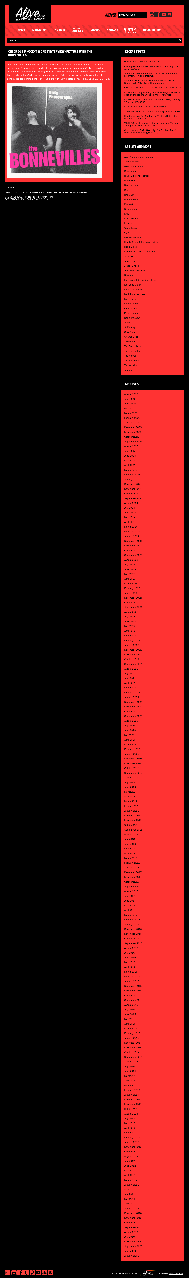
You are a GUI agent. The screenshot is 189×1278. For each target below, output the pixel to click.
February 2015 (132, 1033)
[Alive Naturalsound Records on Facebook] (20, 1272)
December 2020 (133, 701)
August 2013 (131, 1113)
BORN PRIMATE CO (176, 1274)
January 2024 (131, 536)
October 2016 (131, 938)
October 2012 (131, 1151)
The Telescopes (132, 360)
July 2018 (129, 839)
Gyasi (127, 232)
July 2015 (129, 1009)
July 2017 (129, 896)
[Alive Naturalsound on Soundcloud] (44, 1272)
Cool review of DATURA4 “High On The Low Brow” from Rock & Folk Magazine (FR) (150, 131)
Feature (61, 192)
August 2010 (131, 1232)
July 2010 (129, 1236)
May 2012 (129, 1170)
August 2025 (131, 446)
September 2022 (133, 607)
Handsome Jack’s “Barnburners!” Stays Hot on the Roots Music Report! (150, 117)
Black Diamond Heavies (136, 175)
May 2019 (129, 791)
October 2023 (131, 550)
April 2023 (130, 578)
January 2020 (131, 754)
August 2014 (131, 1061)
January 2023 (131, 593)
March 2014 (130, 1085)
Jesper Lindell (131, 265)
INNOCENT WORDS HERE (96, 78)
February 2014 (132, 1090)
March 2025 (130, 470)
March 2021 (130, 687)
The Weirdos (130, 365)
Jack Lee (128, 256)
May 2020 (129, 735)
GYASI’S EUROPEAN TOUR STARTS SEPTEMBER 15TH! (152, 87)
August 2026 (131, 394)
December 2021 (133, 649)
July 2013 (129, 1118)
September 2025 (133, 441)
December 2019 (133, 758)
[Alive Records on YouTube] (38, 1272)
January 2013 (131, 1142)
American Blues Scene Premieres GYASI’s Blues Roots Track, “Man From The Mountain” (149, 81)
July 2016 (129, 952)
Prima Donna (131, 313)
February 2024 (132, 531)
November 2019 (133, 763)
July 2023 (129, 564)
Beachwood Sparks (134, 166)
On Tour (60, 30)
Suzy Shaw (130, 332)
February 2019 (132, 806)
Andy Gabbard (131, 161)
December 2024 (133, 484)
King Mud (129, 275)
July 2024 (129, 507)
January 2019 (131, 810)
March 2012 (130, 1180)
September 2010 (133, 1227)
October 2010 (131, 1222)
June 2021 (130, 678)
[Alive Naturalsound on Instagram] (14, 1272)
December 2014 (133, 1042)
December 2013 (133, 1099)
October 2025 (131, 436)
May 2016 (129, 962)
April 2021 (130, 683)
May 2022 (129, 626)
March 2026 (130, 413)
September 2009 (133, 1246)
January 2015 (131, 1038)
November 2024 (133, 488)
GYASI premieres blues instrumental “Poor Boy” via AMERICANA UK (151, 67)
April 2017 (130, 910)
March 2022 (130, 635)
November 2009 (133, 1241)
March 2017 (130, 914)
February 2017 (132, 919)
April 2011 (130, 1203)
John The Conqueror (134, 270)
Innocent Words (71, 192)
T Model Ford (131, 341)
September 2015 (133, 1000)
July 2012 (129, 1161)
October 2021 (131, 659)
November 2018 (133, 820)
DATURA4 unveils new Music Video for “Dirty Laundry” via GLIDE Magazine (152, 100)
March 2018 (130, 858)
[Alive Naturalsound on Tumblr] (26, 1272)
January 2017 (131, 924)
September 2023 (133, 555)
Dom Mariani (131, 218)
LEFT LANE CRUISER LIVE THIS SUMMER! (145, 106)
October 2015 (131, 995)
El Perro (128, 223)
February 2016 (132, 976)
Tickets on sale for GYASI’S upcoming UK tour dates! (152, 111)
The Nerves (130, 355)
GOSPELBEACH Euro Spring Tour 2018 (26, 199)
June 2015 (130, 1014)
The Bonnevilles (45, 192)
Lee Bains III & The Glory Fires (140, 280)
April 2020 (130, 739)
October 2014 (131, 1052)
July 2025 (129, 451)
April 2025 (130, 465)
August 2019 (131, 777)
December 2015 (133, 985)
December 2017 (133, 872)
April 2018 (130, 853)
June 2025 (130, 455)
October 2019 (131, 768)
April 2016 (130, 967)
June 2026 (130, 403)
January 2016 (131, 981)
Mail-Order (39, 30)
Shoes (127, 322)
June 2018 (130, 843)
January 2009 (131, 1255)
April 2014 (130, 1080)
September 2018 (133, 829)
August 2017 (131, 891)
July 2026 (129, 398)
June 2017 (130, 900)
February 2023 (132, 588)
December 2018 (133, 815)
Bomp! (127, 190)
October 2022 (131, 602)
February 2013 (132, 1137)
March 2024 (130, 526)
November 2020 (133, 706)
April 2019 (130, 796)
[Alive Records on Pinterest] (32, 1272)
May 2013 (129, 1123)
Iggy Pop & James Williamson (139, 251)
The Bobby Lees (132, 346)
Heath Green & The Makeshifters (141, 242)
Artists (77, 30)
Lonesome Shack (133, 289)
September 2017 (133, 886)
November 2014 (133, 1047)
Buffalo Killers (131, 199)
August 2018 (131, 834)
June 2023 (130, 569)
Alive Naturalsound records (138, 156)
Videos (95, 30)
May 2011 (129, 1199)
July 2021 (129, 673)
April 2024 (130, 522)
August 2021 (131, 668)
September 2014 (133, 1057)
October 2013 (131, 1109)
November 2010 (133, 1217)
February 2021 (132, 692)
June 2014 (130, 1071)
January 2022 (131, 645)
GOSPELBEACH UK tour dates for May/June (29, 196)
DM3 (126, 213)
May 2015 (129, 1019)
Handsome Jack (132, 237)
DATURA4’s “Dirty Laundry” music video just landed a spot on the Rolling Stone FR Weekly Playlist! (152, 93)
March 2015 (130, 1028)
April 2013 (130, 1128)
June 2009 (130, 1251)
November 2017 (133, 877)
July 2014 (129, 1066)
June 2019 (130, 787)
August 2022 (131, 612)
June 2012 (130, 1165)
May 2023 (129, 574)
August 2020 (131, 720)
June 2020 (130, 730)
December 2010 (133, 1213)
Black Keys (130, 180)
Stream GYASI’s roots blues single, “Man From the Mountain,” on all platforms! (150, 74)
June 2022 (130, 621)
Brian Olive (130, 194)
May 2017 (129, 905)
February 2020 (132, 749)
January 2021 (131, 697)
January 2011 (131, 1208)
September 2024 (133, 498)
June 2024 (130, 512)
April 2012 (130, 1175)
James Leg (129, 261)
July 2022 (129, 616)
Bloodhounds (131, 185)
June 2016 (130, 957)
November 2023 (133, 545)
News (21, 30)
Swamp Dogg (131, 336)
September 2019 (133, 772)
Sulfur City (129, 327)
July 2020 (129, 725)
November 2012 (133, 1146)
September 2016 (133, 943)
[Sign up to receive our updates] (7, 1272)
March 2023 (130, 583)
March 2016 (130, 971)
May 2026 (129, 408)
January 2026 (131, 422)
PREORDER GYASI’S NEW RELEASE (142, 61)
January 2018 (131, 867)
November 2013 (133, 1104)
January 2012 (131, 1184)
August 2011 (131, 1189)
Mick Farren (130, 298)
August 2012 (131, 1156)
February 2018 (132, 862)
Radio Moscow (132, 317)
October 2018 (131, 825)
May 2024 (129, 517)
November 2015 (133, 990)
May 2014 (129, 1075)
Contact (112, 30)
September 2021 (133, 664)
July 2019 (129, 782)
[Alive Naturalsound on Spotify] (50, 1272)
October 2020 (131, 711)
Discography (152, 30)
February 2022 (132, 640)
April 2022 (130, 630)
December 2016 (133, 929)
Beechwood (130, 171)
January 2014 (131, 1094)
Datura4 (128, 204)
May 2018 (129, 848)
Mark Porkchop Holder (136, 294)
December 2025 (133, 427)
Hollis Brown (130, 246)
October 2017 (131, 881)
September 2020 (133, 716)
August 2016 (131, 948)
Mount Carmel (131, 303)
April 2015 (130, 1023)
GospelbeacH (131, 227)
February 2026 (132, 417)
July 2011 (129, 1194)
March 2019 (130, 801)
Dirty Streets (130, 209)
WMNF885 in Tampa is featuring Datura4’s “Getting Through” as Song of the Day (151, 124)
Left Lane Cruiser (133, 284)
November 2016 (133, 933)
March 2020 (130, 744)
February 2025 (132, 474)
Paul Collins (130, 308)
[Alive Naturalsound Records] (30, 19)
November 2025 (133, 432)
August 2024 (131, 503)
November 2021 (133, 654)
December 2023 (133, 541)
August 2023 (131, 559)
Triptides (128, 370)
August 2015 (131, 1004)
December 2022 (133, 597)
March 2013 (130, 1132)
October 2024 (131, 493)
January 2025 (131, 479)
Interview (83, 192)
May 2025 (129, 460)
